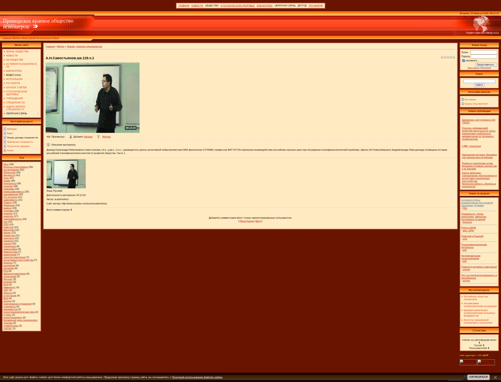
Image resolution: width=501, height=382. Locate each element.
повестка (9, 227)
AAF (464, 250)
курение (8, 213)
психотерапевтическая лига (19, 312)
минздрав (9, 230)
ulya (465, 239)
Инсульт (8, 279)
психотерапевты (13, 317)
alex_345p (468, 230)
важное (8, 208)
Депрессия (10, 172)
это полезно (10, 197)
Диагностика (10, 251)
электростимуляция (15, 257)
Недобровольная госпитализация (470, 257)
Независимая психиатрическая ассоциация (480, 305)
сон (5, 221)
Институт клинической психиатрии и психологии (478, 321)
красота (8, 293)
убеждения (10, 246)
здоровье (9, 210)
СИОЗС (8, 328)
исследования (11, 169)
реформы (9, 189)
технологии (10, 276)
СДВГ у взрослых (471, 146)
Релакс (10, 150)
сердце (8, 301)
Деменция (9, 205)
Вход (56, 38)
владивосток (10, 309)
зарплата (9, 238)
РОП (6, 224)
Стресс (8, 314)
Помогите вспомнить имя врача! (479, 267)
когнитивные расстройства (18, 260)
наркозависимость (14, 191)
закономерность (13, 219)
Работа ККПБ (468, 227)
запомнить (471, 60)
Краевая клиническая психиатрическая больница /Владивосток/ (480, 313)
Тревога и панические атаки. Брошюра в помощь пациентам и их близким (479, 166)
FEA (465, 208)
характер (9, 241)
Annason (467, 222)
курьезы (8, 262)
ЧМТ (6, 290)
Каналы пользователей (476, 104)
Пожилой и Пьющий (472, 236)
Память (8, 202)
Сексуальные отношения (18, 303)
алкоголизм (10, 254)
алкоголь (8, 216)
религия (8, 282)
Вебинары (12, 129)
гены (6, 178)
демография (10, 249)
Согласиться (478, 377)
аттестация (10, 295)
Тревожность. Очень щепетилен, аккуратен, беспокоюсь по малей (474, 217)
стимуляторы (11, 325)
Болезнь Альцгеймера (16, 167)
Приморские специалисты (20, 142)
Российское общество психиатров (476, 298)
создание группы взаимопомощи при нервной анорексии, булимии (477, 203)
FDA (6, 271)
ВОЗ (6, 298)
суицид (7, 243)
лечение (8, 186)
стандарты (10, 306)
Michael (88, 136)
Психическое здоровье (18, 146)
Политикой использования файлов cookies (197, 377)
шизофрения (11, 194)
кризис (7, 232)
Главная (6, 38)
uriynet (466, 269)
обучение (9, 268)
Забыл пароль (473, 68)
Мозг (6, 164)
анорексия (9, 265)
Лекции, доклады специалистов (22, 137)
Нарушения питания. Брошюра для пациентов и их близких (479, 156)
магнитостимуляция (15, 273)
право (7, 180)
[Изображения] (66, 173)
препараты (10, 183)
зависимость (11, 200)
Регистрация (29, 38)
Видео (16, 38)
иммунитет (10, 287)
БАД (6, 284)
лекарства (9, 235)
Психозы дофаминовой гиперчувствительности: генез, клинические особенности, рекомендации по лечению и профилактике (479, 133)
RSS (496, 32)
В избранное (45, 38)
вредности (9, 175)
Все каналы (470, 99)
